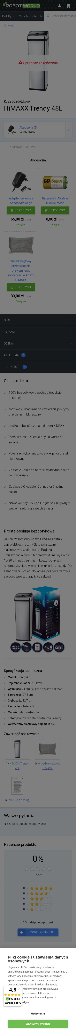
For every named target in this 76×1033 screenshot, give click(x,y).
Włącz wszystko (38, 1023)
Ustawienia (38, 1013)
